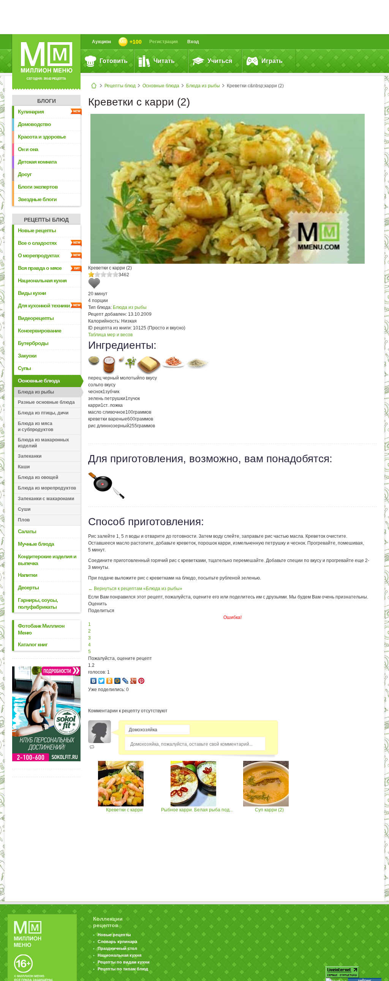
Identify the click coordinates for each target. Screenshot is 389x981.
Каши (24, 466)
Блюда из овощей (38, 477)
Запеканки (29, 456)
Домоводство (34, 124)
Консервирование (39, 331)
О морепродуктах (38, 255)
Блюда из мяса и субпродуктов (35, 426)
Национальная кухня (42, 280)
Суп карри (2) (269, 810)
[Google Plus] (134, 681)
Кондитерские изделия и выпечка (47, 559)
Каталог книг (32, 644)
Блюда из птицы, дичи (43, 413)
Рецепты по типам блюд (123, 969)
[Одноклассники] (110, 681)
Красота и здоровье (42, 137)
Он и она (28, 149)
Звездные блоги (37, 199)
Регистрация (163, 41)
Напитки (27, 575)
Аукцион (101, 41)
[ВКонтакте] (94, 681)
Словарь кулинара (117, 941)
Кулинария (31, 112)
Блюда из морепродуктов (47, 488)
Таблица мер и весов (110, 334)
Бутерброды (33, 343)
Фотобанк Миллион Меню (41, 629)
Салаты (27, 531)
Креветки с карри (124, 810)
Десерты (28, 587)
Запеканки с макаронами (46, 498)
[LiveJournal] (126, 681)
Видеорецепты (36, 318)
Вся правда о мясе (40, 268)
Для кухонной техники (44, 305)
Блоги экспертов (38, 187)
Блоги (46, 101)
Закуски (27, 356)
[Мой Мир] (118, 681)
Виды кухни (32, 293)
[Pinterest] (141, 681)
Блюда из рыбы (203, 85)
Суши (24, 509)
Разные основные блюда (46, 402)
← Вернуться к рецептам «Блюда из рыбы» (135, 588)
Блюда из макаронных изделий (43, 443)
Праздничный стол (117, 948)
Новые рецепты (37, 230)
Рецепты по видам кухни (124, 962)
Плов (24, 520)
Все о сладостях (37, 243)
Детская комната (37, 162)
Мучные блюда (36, 544)
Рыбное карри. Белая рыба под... (197, 810)
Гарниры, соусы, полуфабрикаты (38, 603)
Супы (24, 368)
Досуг (25, 174)
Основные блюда (160, 85)
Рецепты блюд (120, 85)
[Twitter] (102, 681)
